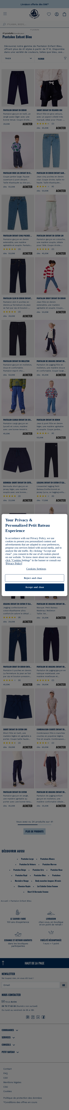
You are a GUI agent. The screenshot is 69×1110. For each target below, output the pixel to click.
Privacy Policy (14, 563)
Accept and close (34, 587)
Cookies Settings (36, 568)
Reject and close (33, 578)
